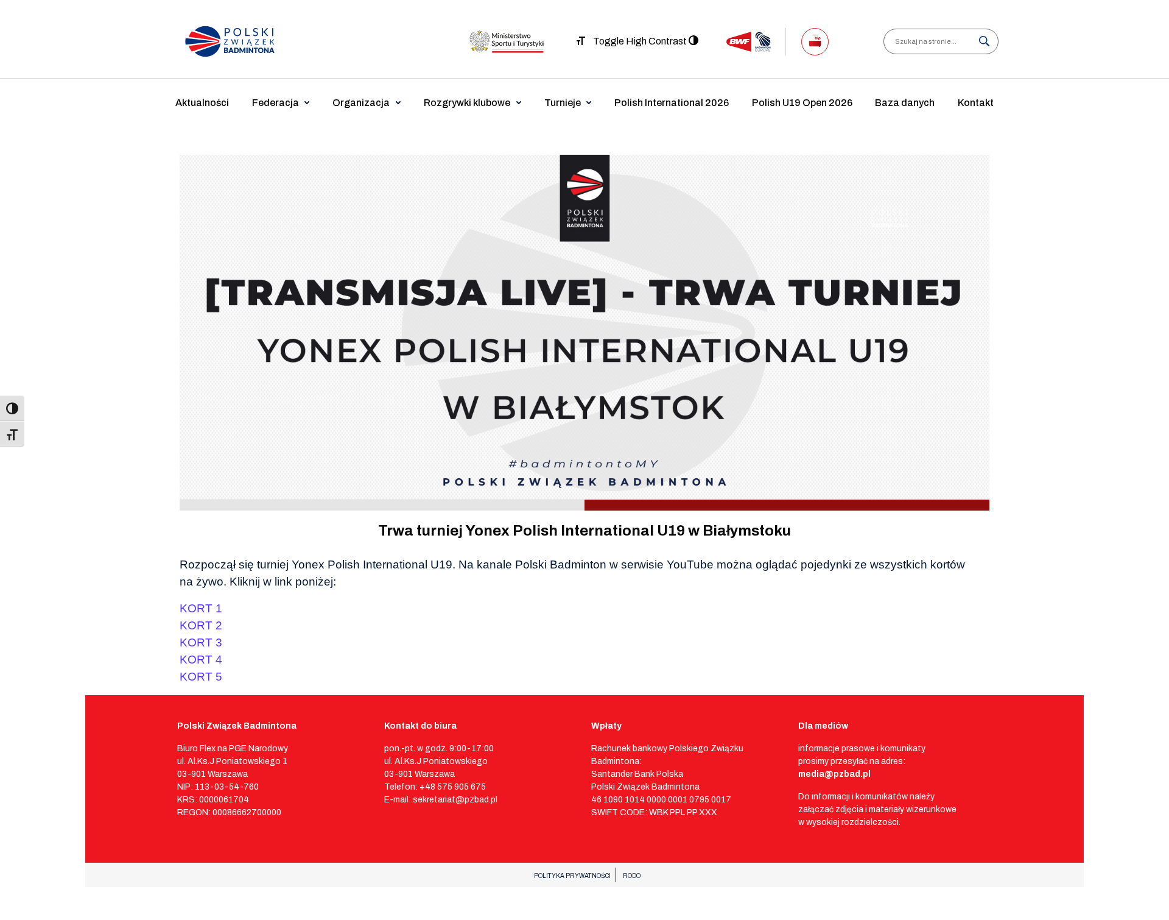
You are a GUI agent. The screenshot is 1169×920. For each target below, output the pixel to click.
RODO (632, 875)
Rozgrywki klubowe (467, 102)
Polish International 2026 (671, 102)
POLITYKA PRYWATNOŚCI (572, 875)
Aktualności (202, 102)
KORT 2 (201, 625)
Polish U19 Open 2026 (802, 102)
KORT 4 (201, 659)
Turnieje (562, 102)
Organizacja (361, 102)
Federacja (275, 102)
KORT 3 (201, 642)
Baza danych (905, 102)
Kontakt (976, 102)
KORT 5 (201, 676)
